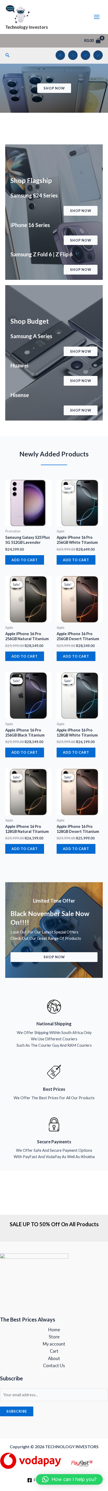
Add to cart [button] (25, 560)
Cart (54, 1350)
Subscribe (16, 1411)
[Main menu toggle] (97, 17)
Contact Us (54, 1365)
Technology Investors (26, 27)
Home (54, 1329)
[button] (7, 55)
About (54, 1358)
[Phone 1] (98, 55)
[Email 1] (85, 55)
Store (54, 1336)
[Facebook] (60, 55)
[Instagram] (73, 55)
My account (54, 1343)
